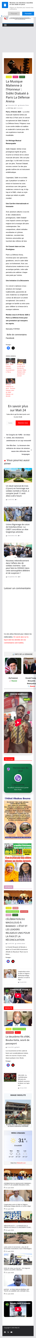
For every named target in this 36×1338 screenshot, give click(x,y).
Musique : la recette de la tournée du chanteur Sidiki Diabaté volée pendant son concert (21, 370)
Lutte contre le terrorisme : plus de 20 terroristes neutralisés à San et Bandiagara (18, 1247)
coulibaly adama (20, 943)
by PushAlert (6, 15)
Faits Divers (24, 911)
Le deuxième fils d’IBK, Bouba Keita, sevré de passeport (18, 1040)
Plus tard (19, 13)
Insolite (18, 1032)
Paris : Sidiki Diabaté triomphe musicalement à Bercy (10, 368)
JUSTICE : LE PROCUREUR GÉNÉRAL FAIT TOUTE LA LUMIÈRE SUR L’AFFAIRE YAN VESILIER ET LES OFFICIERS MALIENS (16, 1290)
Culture (15, 908)
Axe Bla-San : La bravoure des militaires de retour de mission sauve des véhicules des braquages (18, 450)
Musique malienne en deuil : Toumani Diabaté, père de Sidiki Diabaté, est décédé (10, 390)
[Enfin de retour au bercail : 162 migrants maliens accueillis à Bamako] (18, 1259)
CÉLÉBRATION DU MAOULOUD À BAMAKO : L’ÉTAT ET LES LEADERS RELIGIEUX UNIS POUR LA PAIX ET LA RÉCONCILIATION (18, 929)
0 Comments (19, 108)
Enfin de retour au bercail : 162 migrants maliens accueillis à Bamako (17, 1269)
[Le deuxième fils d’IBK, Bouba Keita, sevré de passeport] (18, 1018)
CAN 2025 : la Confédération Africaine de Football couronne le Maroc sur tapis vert (24, 1080)
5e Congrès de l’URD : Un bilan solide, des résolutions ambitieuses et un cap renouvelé (18, 438)
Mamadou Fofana (24, 105)
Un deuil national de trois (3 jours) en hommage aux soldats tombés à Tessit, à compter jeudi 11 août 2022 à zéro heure (17, 491)
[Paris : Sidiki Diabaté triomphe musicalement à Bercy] (10, 360)
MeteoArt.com (21, 1163)
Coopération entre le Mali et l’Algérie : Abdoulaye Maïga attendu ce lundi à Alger (24, 975)
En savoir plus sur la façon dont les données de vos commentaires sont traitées (16, 640)
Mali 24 (17, 1327)
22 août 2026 (10, 1187)
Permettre (30, 13)
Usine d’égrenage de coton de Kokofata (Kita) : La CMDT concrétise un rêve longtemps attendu (18, 528)
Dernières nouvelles (12, 911)
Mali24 (18, 1047)
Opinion (8, 914)
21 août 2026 (10, 1251)
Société (22, 76)
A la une (9, 76)
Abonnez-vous (23, 423)
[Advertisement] (18, 39)
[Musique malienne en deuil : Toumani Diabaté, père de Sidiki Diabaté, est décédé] (10, 381)
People (15, 76)
